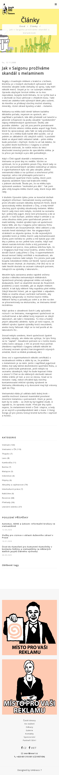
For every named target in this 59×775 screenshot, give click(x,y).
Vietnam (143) (8, 445)
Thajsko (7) (7, 453)
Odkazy (29, 727)
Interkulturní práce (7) (12, 489)
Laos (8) (5, 458)
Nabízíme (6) (8, 493)
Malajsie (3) (7, 471)
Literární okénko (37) (12, 507)
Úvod (22, 26)
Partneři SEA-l (29, 740)
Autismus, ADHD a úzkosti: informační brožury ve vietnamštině (28, 525)
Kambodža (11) (9, 462)
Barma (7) (6, 467)
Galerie (29, 730)
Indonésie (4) (8, 476)
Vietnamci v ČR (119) (11, 449)
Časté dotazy (29, 720)
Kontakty (29, 733)
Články (34, 26)
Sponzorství (29, 737)
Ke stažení (30, 723)
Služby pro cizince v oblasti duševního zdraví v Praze (27, 536)
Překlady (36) (8, 502)
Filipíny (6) (7, 480)
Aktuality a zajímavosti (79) (15, 484)
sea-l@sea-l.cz (31, 753)
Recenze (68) (8, 498)
